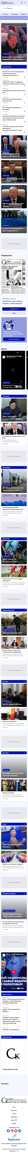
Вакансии (14, 1117)
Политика (5, 14)
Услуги (14, 1113)
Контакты (14, 1110)
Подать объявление (14, 339)
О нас (14, 1107)
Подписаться (14, 309)
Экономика (14, 14)
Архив (14, 313)
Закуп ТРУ (14, 1120)
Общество (24, 14)
